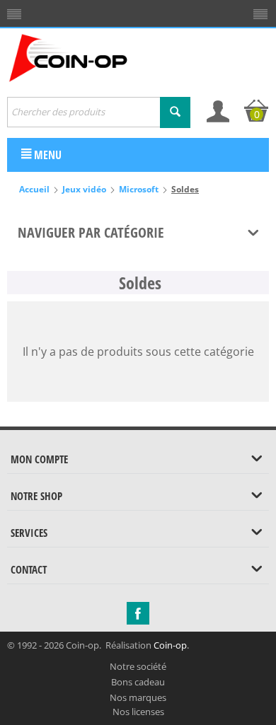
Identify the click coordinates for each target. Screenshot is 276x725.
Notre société (138, 666)
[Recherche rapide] (175, 112)
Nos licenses (138, 711)
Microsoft (139, 189)
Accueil (34, 189)
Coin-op (170, 645)
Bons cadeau (138, 681)
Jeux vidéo (84, 189)
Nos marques (138, 697)
